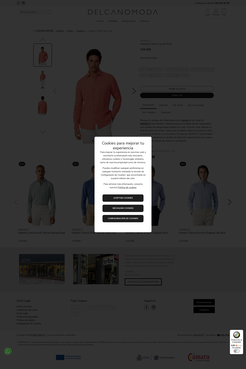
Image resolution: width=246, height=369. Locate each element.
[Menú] (241, 331)
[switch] (236, 351)
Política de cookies (127, 187)
